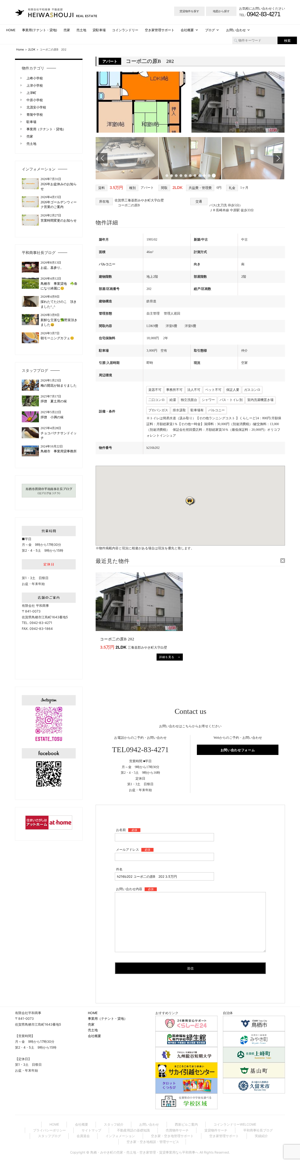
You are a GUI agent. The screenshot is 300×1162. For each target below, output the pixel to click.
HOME (10, 30)
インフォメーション (39, 169)
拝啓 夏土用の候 (54, 401)
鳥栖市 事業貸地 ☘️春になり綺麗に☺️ (59, 286)
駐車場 (31, 122)
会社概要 (187, 30)
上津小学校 (34, 85)
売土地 (81, 30)
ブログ (210, 30)
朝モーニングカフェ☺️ (57, 338)
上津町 (31, 93)
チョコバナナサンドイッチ (59, 435)
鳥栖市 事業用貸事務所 (60, 451)
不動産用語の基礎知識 (133, 1130)
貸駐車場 (99, 30)
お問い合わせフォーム (238, 749)
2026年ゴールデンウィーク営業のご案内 (59, 204)
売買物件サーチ (177, 1130)
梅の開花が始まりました (59, 385)
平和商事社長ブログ (39, 253)
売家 (67, 30)
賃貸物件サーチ (215, 1130)
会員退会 (83, 1136)
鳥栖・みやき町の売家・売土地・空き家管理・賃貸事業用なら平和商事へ (144, 1152)
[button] (190, 501)
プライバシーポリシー (49, 1130)
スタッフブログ (35, 371)
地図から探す (221, 11)
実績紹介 (261, 1136)
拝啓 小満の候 (52, 417)
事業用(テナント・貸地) (39, 30)
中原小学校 (34, 100)
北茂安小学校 (36, 107)
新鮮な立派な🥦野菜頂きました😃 (59, 322)
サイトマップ (91, 1130)
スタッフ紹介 (114, 1124)
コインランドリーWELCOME (235, 1124)
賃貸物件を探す (189, 11)
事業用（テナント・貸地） (46, 129)
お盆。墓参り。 (52, 267)
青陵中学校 (34, 114)
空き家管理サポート (159, 30)
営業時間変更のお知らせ (59, 220)
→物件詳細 (170, 657)
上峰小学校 (34, 78)
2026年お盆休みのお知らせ (59, 186)
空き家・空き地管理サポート (172, 1136)
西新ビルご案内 (186, 1124)
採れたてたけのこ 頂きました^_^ (59, 304)
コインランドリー (125, 30)
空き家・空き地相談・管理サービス (153, 1142)
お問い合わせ (236, 30)
